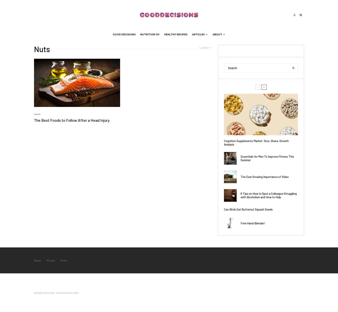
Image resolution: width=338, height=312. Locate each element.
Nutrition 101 (149, 34)
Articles (198, 34)
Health (37, 114)
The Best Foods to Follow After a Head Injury (72, 120)
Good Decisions (124, 34)
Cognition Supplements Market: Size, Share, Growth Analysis (256, 142)
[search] (293, 68)
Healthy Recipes (175, 34)
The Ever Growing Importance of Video (265, 177)
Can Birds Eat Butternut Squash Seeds (248, 209)
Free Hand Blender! (253, 223)
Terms (63, 260)
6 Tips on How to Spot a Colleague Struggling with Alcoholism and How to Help (269, 195)
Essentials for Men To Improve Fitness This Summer (267, 158)
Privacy (50, 260)
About (217, 34)
